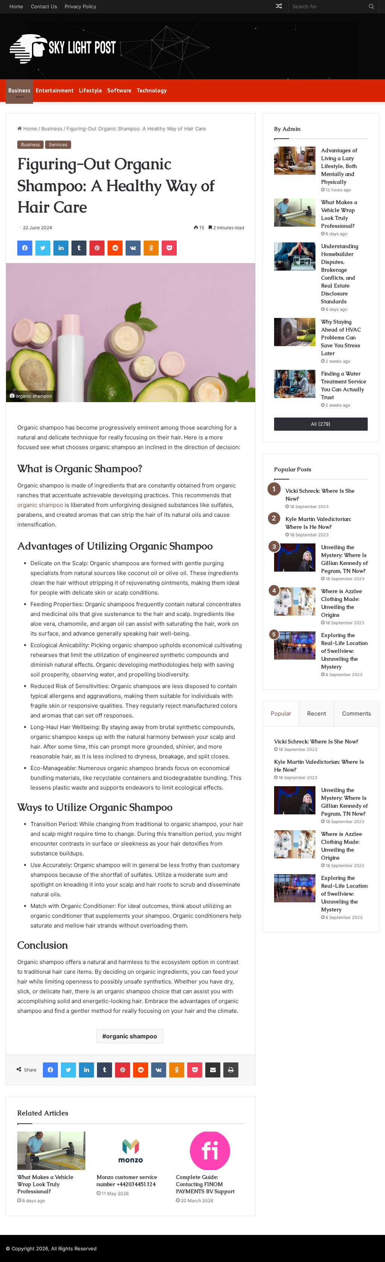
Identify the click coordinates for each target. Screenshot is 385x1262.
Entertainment (55, 90)
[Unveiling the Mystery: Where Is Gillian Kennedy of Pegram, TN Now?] (294, 557)
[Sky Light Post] (62, 49)
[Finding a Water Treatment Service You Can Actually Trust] (294, 384)
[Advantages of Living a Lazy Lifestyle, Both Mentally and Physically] (294, 161)
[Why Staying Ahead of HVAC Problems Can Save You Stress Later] (294, 332)
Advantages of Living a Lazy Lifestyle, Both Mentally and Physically (339, 166)
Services (58, 144)
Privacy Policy (80, 6)
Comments (356, 713)
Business (19, 90)
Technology (151, 90)
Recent (316, 713)
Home (16, 6)
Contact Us (44, 6)
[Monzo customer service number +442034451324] (131, 1151)
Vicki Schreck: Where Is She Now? (316, 741)
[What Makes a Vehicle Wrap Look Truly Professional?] (51, 1151)
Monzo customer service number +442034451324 (127, 1181)
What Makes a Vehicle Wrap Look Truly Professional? (45, 1184)
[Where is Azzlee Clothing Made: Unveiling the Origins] (294, 601)
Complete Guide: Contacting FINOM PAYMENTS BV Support (205, 1184)
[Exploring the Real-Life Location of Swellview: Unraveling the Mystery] (294, 645)
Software (119, 90)
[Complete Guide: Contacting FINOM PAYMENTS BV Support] (210, 1151)
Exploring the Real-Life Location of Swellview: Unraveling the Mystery (344, 651)
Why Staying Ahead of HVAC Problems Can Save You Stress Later (341, 337)
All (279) (320, 424)
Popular (281, 713)
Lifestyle (90, 90)
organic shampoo (40, 504)
